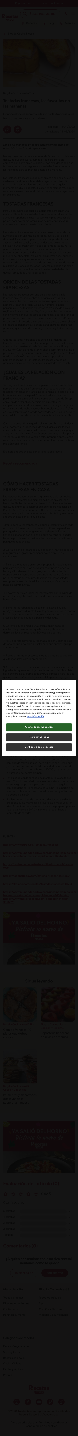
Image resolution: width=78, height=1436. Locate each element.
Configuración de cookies (39, 747)
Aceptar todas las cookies (39, 727)
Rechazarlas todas (39, 737)
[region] (39, 718)
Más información (35, 716)
